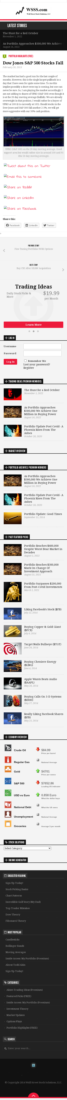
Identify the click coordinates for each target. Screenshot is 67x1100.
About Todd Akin (15, 964)
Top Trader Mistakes (18, 908)
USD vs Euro (22, 795)
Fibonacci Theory (16, 920)
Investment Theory (17, 1008)
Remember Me (37, 361)
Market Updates (16, 1015)
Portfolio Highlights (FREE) (21, 56)
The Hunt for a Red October (20, 33)
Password (10, 353)
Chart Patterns (14, 895)
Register (28, 367)
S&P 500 (19, 783)
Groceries (20, 826)
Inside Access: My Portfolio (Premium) (27, 958)
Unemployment (23, 816)
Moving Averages (16, 952)
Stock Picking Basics (17, 889)
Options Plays (14, 1021)
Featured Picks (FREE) (19, 996)
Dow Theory (13, 914)
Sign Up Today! (14, 883)
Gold (17, 771)
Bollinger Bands (15, 946)
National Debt (22, 807)
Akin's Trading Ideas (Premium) (25, 989)
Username (10, 346)
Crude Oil (20, 750)
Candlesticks (12, 939)
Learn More (33, 324)
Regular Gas (22, 762)
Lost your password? (36, 364)
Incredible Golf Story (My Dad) (23, 902)
